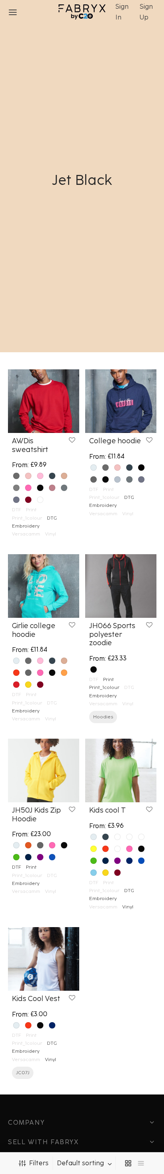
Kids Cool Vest (36, 998)
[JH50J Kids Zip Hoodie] (43, 770)
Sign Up (146, 12)
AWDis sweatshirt (30, 445)
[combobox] (85, 1163)
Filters (39, 1163)
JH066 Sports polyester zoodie (112, 634)
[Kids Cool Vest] (43, 959)
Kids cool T (107, 810)
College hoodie (115, 441)
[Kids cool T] (120, 770)
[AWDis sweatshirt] (43, 401)
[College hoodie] (120, 401)
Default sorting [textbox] (80, 1163)
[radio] (16, 476)
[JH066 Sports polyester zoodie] (120, 586)
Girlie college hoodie (33, 630)
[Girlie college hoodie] (43, 586)
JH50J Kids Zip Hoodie (36, 814)
